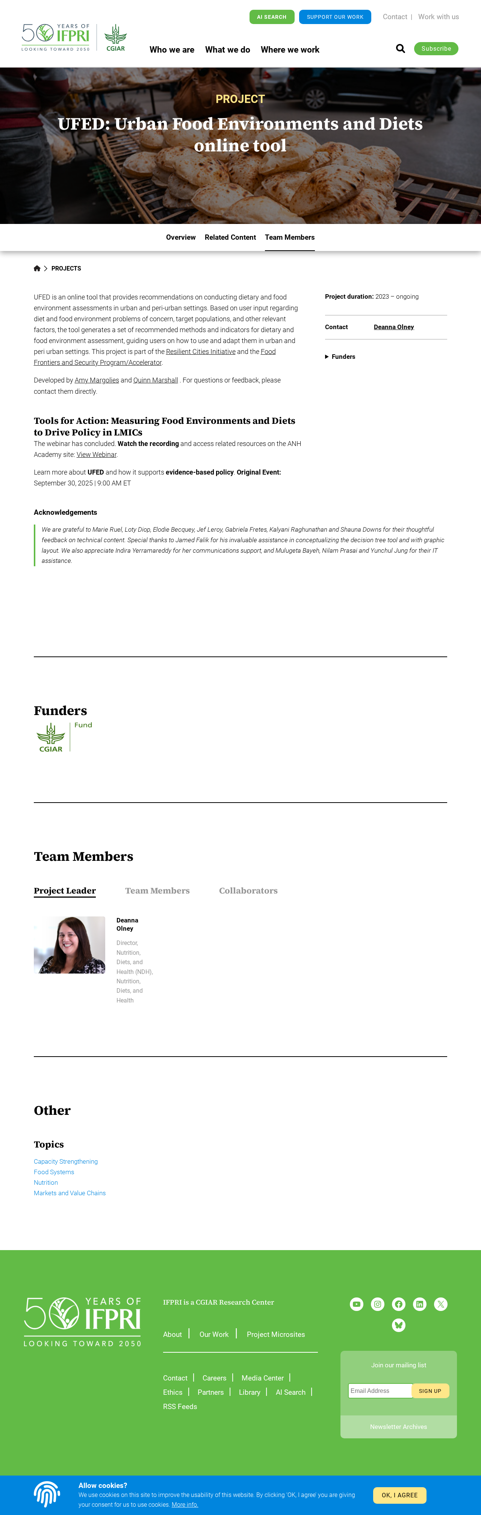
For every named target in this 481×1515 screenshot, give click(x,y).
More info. (185, 1504)
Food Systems (54, 1172)
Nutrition (46, 1182)
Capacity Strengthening (66, 1161)
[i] (400, 48)
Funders (343, 356)
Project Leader (65, 891)
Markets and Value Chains (70, 1193)
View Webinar (96, 454)
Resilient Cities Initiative (201, 351)
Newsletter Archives (398, 1426)
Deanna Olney (394, 327)
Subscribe (436, 48)
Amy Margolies (97, 380)
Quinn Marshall (155, 380)
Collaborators (248, 891)
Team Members (157, 891)
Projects (66, 268)
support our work (335, 17)
